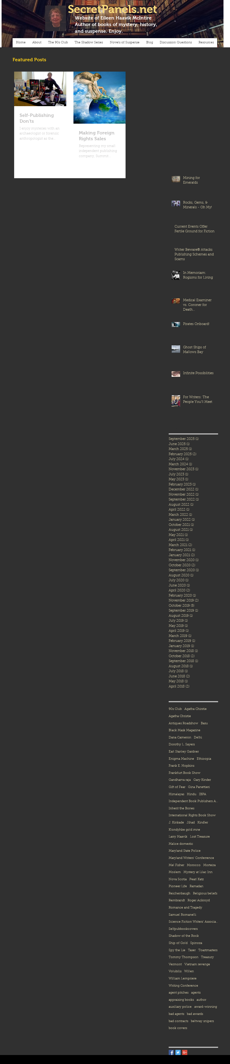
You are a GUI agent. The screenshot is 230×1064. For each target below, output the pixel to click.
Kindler (202, 822)
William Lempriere (183, 978)
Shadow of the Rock (184, 936)
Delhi (198, 737)
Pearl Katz (196, 879)
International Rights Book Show (192, 815)
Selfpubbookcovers (183, 929)
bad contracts (178, 1021)
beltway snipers (202, 1021)
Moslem (175, 872)
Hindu (191, 794)
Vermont (175, 964)
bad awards (195, 1014)
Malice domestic (181, 844)
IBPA (202, 794)
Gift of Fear (177, 787)
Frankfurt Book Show (184, 773)
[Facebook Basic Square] (171, 1052)
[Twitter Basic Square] (178, 1052)
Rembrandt (177, 900)
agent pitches (178, 992)
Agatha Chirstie (195, 709)
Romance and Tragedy (185, 907)
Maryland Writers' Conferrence (191, 858)
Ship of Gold (178, 943)
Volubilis (175, 971)
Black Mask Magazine (184, 730)
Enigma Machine (181, 759)
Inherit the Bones (181, 808)
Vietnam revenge (197, 964)
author (201, 1000)
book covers (178, 1028)
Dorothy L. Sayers (182, 744)
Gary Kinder (202, 780)
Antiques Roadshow (183, 723)
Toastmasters (207, 950)
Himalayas (176, 794)
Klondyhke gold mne (184, 829)
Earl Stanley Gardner (184, 751)
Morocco (194, 865)
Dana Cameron (180, 737)
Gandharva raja (180, 780)
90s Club (175, 709)
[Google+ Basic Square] (184, 1052)
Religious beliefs (205, 893)
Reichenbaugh (179, 893)
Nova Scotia (178, 879)
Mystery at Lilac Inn (198, 872)
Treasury (207, 957)
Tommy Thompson (183, 957)
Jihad (191, 822)
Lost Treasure (200, 836)
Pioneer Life (178, 886)
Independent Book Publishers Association (193, 801)
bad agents (176, 1014)
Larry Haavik (178, 836)
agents (196, 992)
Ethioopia (204, 759)
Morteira (209, 865)
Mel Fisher (176, 865)
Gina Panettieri (199, 787)
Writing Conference (183, 985)
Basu (204, 723)
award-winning (205, 1007)
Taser (192, 950)
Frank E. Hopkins (181, 766)
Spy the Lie (177, 950)
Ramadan (196, 886)
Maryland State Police (185, 851)
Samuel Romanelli (182, 915)
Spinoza (196, 943)
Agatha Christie (180, 716)
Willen (189, 971)
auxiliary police (180, 1007)
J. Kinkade (176, 822)
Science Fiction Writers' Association (193, 922)
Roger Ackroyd (199, 900)
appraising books (181, 1000)
